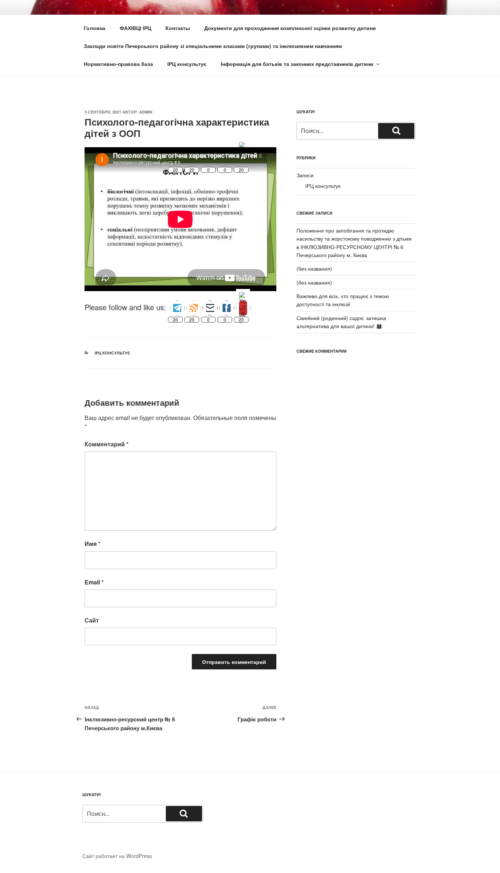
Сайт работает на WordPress (117, 855)
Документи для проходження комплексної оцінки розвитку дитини (290, 27)
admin (145, 112)
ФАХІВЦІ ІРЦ (135, 27)
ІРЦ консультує (186, 63)
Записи (305, 175)
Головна (94, 27)
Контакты (177, 27)
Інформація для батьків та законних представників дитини (297, 63)
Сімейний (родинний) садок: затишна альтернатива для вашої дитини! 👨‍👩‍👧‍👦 (341, 322)
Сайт (92, 620)
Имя (92, 543)
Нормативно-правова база (118, 63)
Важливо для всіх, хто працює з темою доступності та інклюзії (342, 300)
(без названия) (314, 268)
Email (94, 582)
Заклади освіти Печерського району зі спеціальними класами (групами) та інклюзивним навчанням (213, 45)
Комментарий (106, 444)
